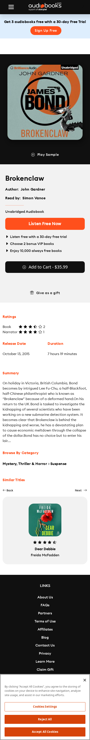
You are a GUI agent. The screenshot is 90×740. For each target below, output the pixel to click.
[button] (8, 490)
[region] (45, 707)
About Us (45, 597)
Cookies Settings (45, 707)
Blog (45, 637)
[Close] (85, 680)
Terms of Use (45, 621)
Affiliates (45, 629)
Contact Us (45, 645)
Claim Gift (45, 669)
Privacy (45, 653)
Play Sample (48, 154)
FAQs (45, 605)
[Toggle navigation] (11, 7)
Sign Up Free (46, 30)
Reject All (45, 719)
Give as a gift (48, 293)
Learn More (45, 661)
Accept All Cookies (45, 732)
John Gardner (33, 189)
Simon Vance (33, 198)
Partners (45, 613)
